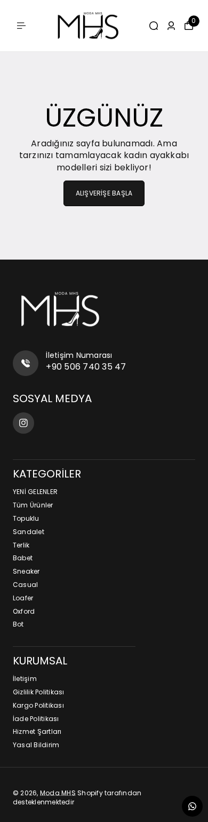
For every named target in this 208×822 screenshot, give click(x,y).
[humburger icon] (21, 25)
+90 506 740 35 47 (86, 367)
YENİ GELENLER (35, 492)
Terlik (21, 545)
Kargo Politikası (38, 705)
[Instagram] (23, 423)
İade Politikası (36, 719)
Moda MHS (58, 792)
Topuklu (26, 518)
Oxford (24, 611)
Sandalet (28, 532)
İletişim (25, 679)
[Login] (171, 25)
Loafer (23, 598)
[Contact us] (192, 806)
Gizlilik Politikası (39, 692)
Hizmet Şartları (37, 731)
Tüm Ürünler (33, 505)
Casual (25, 585)
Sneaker (26, 571)
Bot (18, 624)
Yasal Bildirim (36, 745)
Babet (23, 558)
